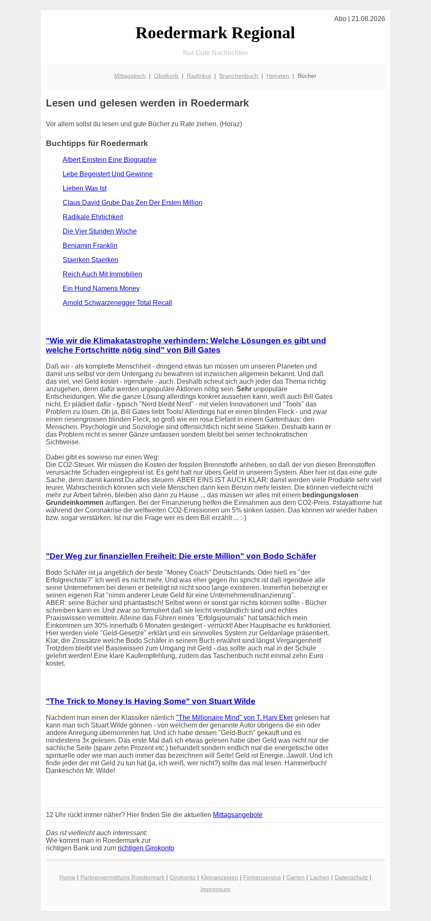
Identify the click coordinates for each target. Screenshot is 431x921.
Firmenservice (262, 877)
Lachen (320, 877)
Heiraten (277, 75)
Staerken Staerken (90, 259)
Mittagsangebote (238, 814)
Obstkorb (166, 75)
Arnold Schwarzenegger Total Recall (117, 302)
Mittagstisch (130, 75)
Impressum (215, 889)
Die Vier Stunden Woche (100, 231)
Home (67, 877)
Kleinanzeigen (219, 877)
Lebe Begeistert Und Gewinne (108, 174)
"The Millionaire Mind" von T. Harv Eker (234, 717)
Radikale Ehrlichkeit (93, 216)
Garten (295, 877)
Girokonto (183, 877)
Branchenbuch (238, 75)
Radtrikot (199, 75)
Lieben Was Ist (84, 188)
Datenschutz (351, 877)
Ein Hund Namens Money (101, 288)
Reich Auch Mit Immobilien (102, 274)
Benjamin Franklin (90, 245)
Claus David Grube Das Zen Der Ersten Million (132, 202)
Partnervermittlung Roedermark (122, 877)
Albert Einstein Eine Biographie (110, 159)
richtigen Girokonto (146, 848)
